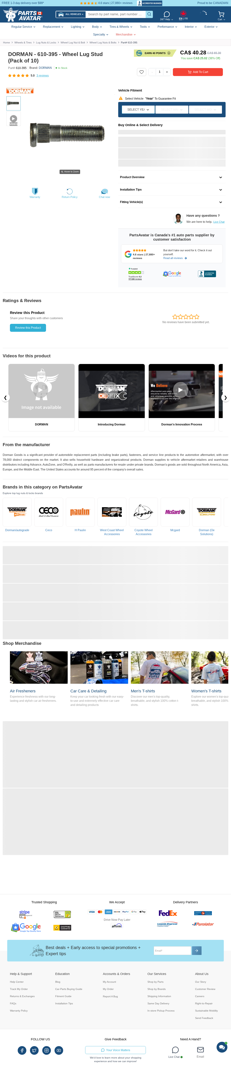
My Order (108, 989)
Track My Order (19, 989)
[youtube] (59, 1050)
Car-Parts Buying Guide (68, 989)
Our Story (200, 981)
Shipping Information (159, 996)
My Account (109, 981)
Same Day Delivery (158, 1003)
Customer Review (205, 989)
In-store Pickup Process (161, 1010)
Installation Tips (64, 1003)
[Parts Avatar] (28, 14)
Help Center (17, 981)
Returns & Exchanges (22, 996)
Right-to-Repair (204, 1003)
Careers (199, 996)
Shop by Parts (155, 981)
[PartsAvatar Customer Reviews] (147, 3)
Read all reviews (173, 258)
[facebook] (22, 1050)
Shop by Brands (156, 989)
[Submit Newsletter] (197, 950)
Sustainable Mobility (206, 1010)
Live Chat (219, 221)
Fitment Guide (63, 996)
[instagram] (46, 1050)
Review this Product (28, 327)
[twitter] (34, 1050)
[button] (71, 14)
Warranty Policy (19, 1010)
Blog (57, 981)
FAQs (13, 1003)
